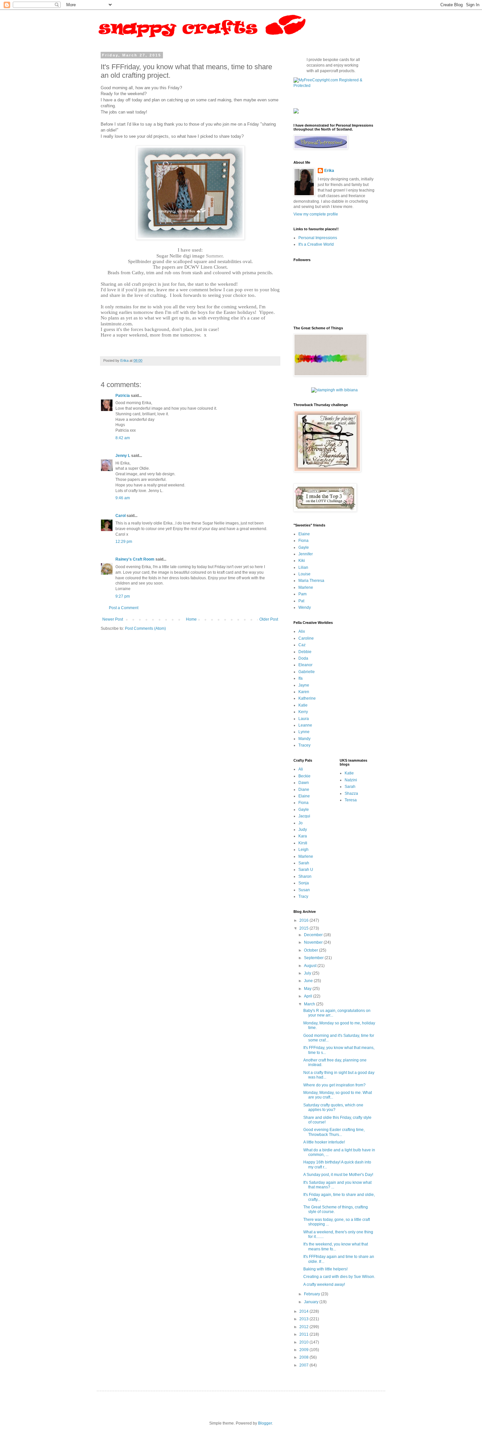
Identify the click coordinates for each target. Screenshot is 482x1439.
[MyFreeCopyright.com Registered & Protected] (334, 85)
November (314, 942)
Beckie (304, 776)
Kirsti (302, 843)
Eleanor (305, 665)
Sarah (303, 863)
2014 (304, 1311)
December (314, 935)
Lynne (304, 732)
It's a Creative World (316, 244)
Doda (303, 658)
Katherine (307, 698)
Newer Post (112, 619)
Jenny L (122, 455)
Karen (303, 691)
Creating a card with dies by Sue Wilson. (339, 1276)
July (308, 973)
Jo (300, 823)
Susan (304, 890)
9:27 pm (122, 596)
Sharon (304, 876)
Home (191, 619)
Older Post (268, 619)
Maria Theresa (311, 580)
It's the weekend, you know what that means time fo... (335, 1246)
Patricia (122, 395)
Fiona (303, 540)
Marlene (305, 587)
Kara (302, 836)
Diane (303, 789)
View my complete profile (315, 214)
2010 (304, 1342)
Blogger (265, 1423)
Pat (301, 601)
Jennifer (305, 554)
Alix (301, 631)
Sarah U (305, 869)
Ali (300, 769)
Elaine (304, 534)
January (311, 1302)
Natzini (351, 780)
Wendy (304, 607)
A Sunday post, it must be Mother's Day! (338, 1174)
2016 (304, 920)
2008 (304, 1357)
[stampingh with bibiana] (334, 390)
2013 (304, 1319)
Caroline (306, 638)
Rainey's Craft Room (134, 559)
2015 (304, 928)
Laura (303, 718)
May (308, 988)
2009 (304, 1349)
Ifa (300, 678)
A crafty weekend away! (324, 1284)
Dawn (303, 782)
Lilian (303, 567)
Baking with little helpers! (325, 1269)
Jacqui (304, 816)
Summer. (215, 255)
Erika (329, 170)
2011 (304, 1334)
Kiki (301, 560)
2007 (304, 1365)
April (308, 996)
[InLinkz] (296, 110)
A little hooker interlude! (324, 1142)
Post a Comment (123, 608)
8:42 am (122, 438)
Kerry (303, 711)
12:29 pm (123, 541)
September (314, 958)
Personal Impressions (317, 238)
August (310, 965)
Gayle (303, 547)
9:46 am (122, 498)
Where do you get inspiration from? (334, 1085)
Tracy (303, 896)
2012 (304, 1327)
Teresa (351, 800)
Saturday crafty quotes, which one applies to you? (333, 1107)
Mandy (304, 738)
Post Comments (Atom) (145, 628)
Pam (302, 594)
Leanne (305, 725)
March (310, 1004)
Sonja (303, 883)
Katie (303, 705)
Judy (302, 829)
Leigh (303, 849)
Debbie (304, 651)
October (311, 950)
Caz (302, 645)
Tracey (304, 745)
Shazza (351, 793)
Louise (304, 574)
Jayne (303, 685)
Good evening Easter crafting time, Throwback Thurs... (334, 1132)
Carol (120, 515)
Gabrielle (306, 671)
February (312, 1294)
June (309, 980)
